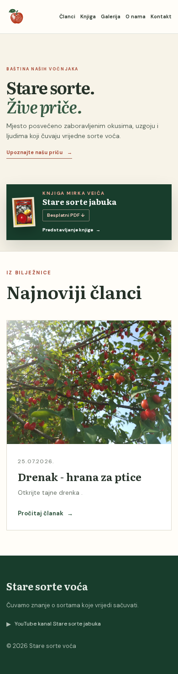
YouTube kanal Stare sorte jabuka (53, 624)
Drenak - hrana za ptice (79, 476)
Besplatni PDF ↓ (66, 215)
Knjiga (88, 16)
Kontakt (161, 16)
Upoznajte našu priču (39, 152)
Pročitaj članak (45, 513)
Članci (67, 16)
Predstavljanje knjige (71, 230)
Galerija (110, 16)
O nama (136, 16)
